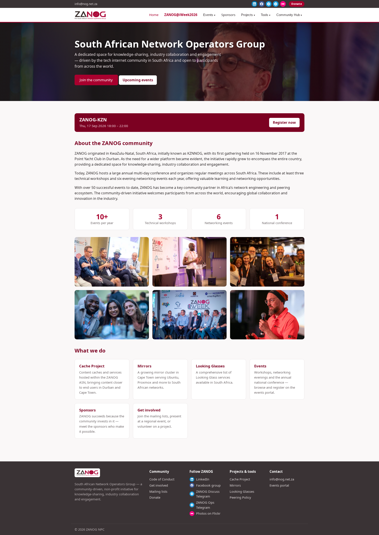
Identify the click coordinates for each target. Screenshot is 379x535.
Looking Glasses (242, 491)
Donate (296, 4)
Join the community (96, 79)
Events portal (279, 485)
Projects (248, 15)
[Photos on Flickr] (283, 4)
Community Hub (289, 15)
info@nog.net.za (86, 4)
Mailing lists (158, 491)
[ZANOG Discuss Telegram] (269, 4)
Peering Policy (240, 497)
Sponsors (228, 14)
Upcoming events (138, 80)
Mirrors (235, 485)
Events (209, 15)
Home (154, 14)
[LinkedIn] (254, 4)
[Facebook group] (262, 4)
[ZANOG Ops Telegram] (276, 4)
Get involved (158, 485)
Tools (265, 15)
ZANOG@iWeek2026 (180, 14)
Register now (284, 122)
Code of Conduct (161, 479)
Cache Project (240, 479)
